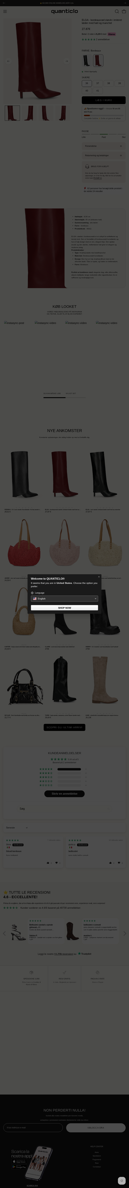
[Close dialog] (99, 577)
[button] (64, 599)
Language (39, 593)
